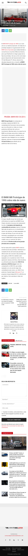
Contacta (14, 551)
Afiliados (14, 549)
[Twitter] (6, 30)
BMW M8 (10, 283)
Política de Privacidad (16, 548)
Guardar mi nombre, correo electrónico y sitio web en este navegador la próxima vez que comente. (14, 413)
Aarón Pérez (5, 25)
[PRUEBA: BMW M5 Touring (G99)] (5, 346)
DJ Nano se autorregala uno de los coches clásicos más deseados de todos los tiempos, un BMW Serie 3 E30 (18, 355)
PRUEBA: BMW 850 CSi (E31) (14, 117)
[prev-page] (3, 376)
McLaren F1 (19, 272)
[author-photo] (14, 319)
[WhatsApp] (10, 30)
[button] (2, 3)
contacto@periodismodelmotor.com (14, 535)
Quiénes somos (20, 549)
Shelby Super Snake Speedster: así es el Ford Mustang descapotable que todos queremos (21, 303)
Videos (6, 7)
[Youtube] (22, 540)
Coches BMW (16, 283)
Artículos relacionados (8, 340)
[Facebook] (3, 30)
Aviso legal (8, 548)
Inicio (2, 7)
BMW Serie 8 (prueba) (8, 50)
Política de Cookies (7, 549)
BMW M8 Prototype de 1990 (10, 43)
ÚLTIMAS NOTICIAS (7, 433)
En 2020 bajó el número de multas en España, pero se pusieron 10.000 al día (8, 302)
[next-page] (5, 376)
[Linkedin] (14, 333)
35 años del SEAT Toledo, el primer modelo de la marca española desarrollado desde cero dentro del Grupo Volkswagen (17, 456)
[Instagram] (10, 333)
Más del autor (19, 340)
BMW (17, 247)
